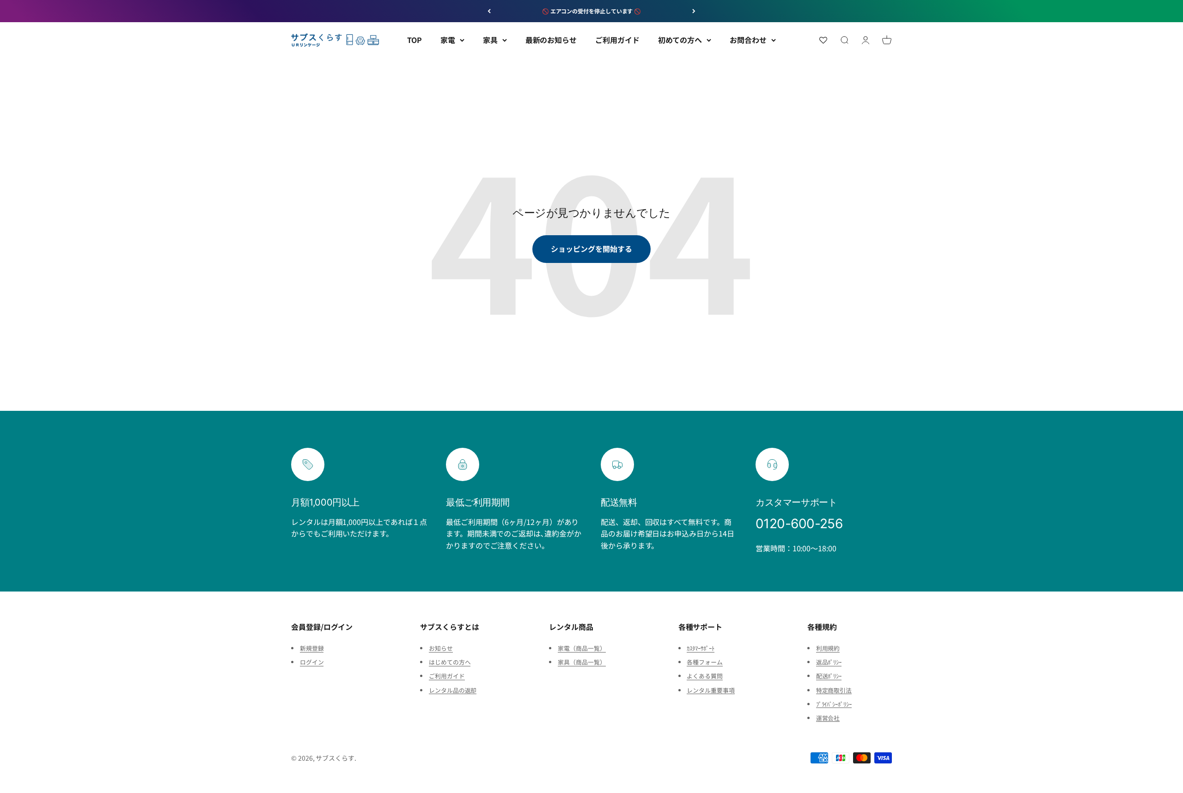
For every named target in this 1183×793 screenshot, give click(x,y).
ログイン (312, 662)
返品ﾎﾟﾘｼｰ (829, 662)
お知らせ (441, 648)
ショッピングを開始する (591, 248)
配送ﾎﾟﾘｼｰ (829, 675)
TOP (414, 39)
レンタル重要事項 (710, 690)
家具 (490, 39)
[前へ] (489, 11)
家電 (447, 39)
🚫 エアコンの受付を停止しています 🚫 (591, 11)
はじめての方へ (449, 662)
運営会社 (828, 718)
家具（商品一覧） (581, 662)
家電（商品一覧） (581, 648)
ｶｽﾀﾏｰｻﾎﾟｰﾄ (700, 648)
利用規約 (828, 648)
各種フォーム (705, 662)
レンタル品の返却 (452, 690)
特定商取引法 (834, 690)
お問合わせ (748, 39)
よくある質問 (705, 675)
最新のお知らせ (551, 39)
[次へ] (693, 11)
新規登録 (312, 648)
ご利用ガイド (617, 39)
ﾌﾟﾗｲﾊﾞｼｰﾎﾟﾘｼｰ (834, 704)
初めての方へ (680, 39)
